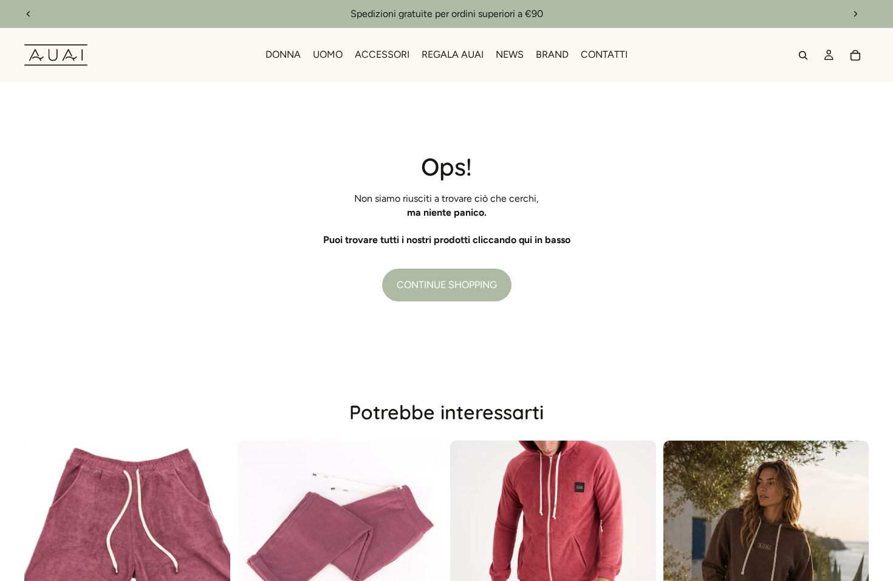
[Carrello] (855, 55)
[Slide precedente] (28, 14)
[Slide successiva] (855, 14)
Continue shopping (447, 284)
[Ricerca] (803, 55)
